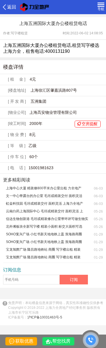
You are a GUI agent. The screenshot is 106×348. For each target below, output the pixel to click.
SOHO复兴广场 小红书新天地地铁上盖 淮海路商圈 (44, 234)
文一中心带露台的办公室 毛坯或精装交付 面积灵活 (44, 196)
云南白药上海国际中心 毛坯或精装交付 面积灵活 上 (44, 211)
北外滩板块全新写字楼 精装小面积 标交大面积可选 (44, 226)
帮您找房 (61, 341)
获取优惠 (24, 341)
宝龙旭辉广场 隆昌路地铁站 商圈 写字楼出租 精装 (43, 249)
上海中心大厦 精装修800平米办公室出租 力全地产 (43, 188)
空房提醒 (90, 123)
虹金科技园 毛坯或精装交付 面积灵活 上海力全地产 (44, 204)
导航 (101, 9)
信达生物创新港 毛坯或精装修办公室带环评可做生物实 (47, 219)
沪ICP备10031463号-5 (44, 317)
